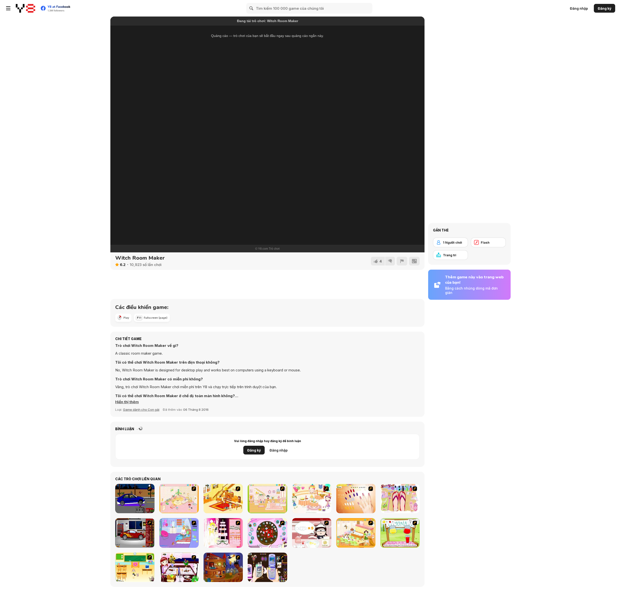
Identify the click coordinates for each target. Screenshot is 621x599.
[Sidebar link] (8, 8)
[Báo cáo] (402, 261)
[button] (127, 402)
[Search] (251, 8)
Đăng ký (604, 8)
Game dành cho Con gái (141, 409)
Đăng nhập (579, 8)
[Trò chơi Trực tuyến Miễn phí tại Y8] (25, 8)
